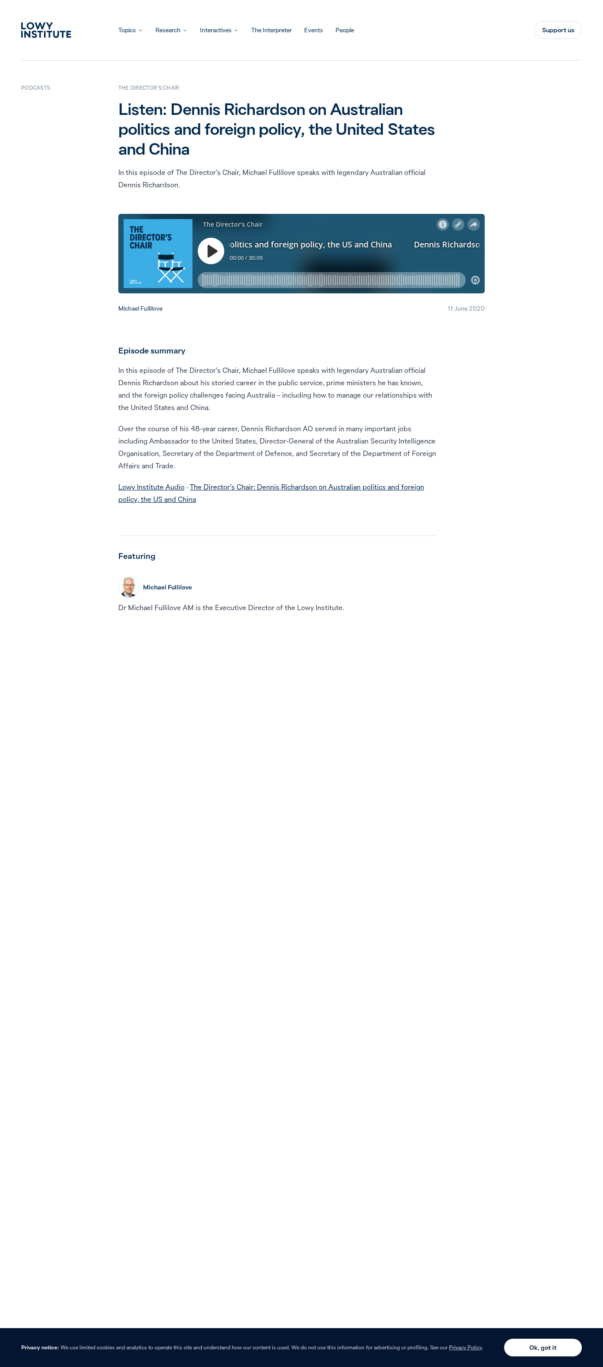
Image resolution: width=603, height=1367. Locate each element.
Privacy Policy (465, 1347)
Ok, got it (543, 1348)
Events (313, 30)
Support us (558, 30)
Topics (127, 30)
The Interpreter (271, 30)
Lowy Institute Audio (151, 486)
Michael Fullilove (140, 308)
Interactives (216, 30)
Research (168, 30)
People (344, 30)
